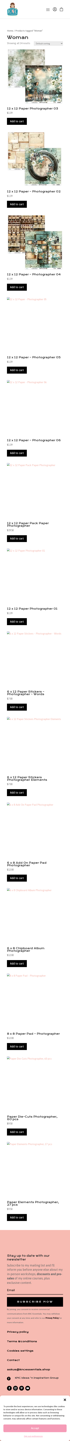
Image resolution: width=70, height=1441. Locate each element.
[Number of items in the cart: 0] (61, 9)
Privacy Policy (52, 1318)
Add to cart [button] (17, 121)
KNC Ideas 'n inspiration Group (37, 1377)
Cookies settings (20, 1350)
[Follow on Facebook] (9, 1388)
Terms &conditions (22, 1341)
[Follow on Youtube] (27, 1388)
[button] (65, 1399)
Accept (35, 1428)
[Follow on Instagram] (15, 1388)
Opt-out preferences (33, 1436)
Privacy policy (18, 1331)
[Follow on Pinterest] (21, 1388)
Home (10, 30)
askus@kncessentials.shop (28, 1369)
